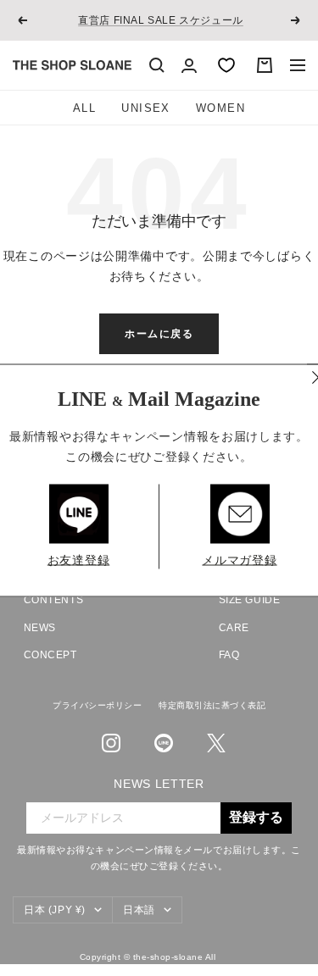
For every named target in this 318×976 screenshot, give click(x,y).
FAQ (229, 655)
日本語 (139, 910)
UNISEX (145, 108)
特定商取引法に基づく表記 (212, 705)
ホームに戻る (159, 334)
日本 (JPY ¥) (55, 910)
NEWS (40, 628)
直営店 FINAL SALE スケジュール (160, 20)
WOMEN (220, 108)
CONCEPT (50, 655)
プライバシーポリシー (97, 705)
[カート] (264, 65)
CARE (234, 628)
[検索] (157, 65)
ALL (84, 108)
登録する (256, 817)
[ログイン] (189, 65)
